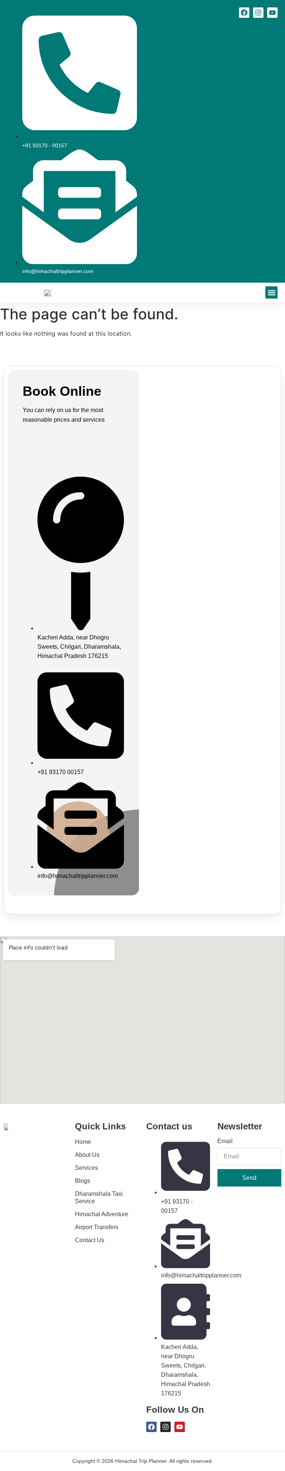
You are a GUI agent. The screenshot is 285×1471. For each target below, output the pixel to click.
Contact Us (89, 1240)
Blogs (82, 1181)
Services (86, 1168)
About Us (87, 1155)
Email (225, 1141)
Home (83, 1142)
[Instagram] (258, 12)
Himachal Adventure (101, 1214)
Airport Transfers (96, 1227)
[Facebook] (244, 12)
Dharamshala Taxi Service (99, 1197)
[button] (271, 292)
